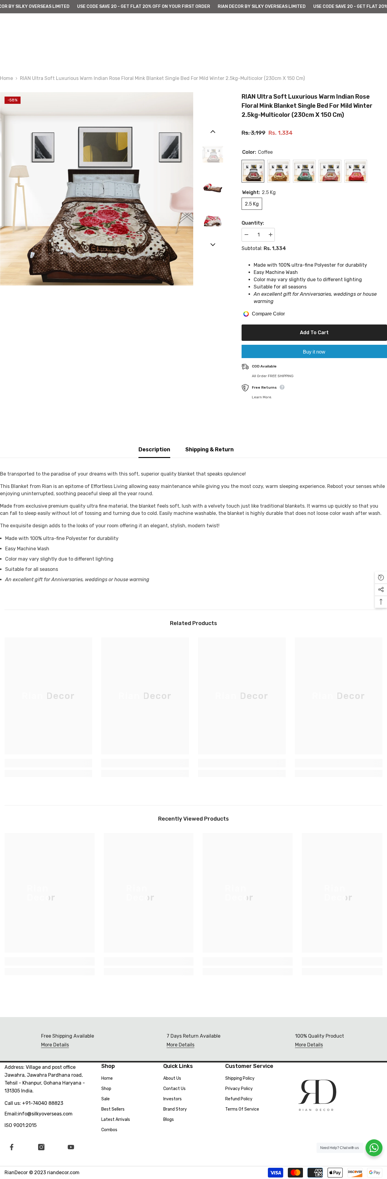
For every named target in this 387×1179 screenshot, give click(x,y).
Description (154, 449)
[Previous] (212, 131)
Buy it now (314, 351)
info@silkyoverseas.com (45, 1114)
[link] (48, 763)
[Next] (212, 244)
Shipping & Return (209, 449)
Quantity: (253, 223)
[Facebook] (12, 1147)
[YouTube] (71, 1147)
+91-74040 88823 (42, 1103)
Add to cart (312, 332)
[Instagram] (41, 1147)
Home (6, 78)
